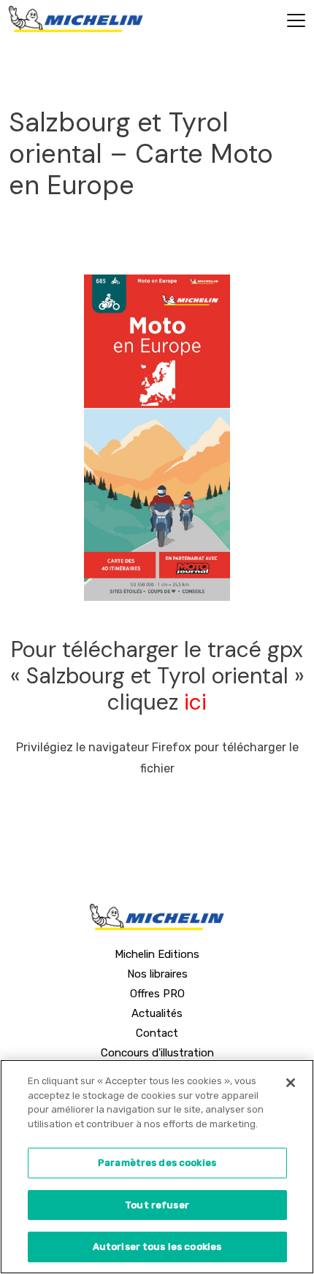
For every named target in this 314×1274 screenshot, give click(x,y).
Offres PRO (157, 993)
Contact (157, 1033)
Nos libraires (157, 974)
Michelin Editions (157, 954)
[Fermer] (291, 1083)
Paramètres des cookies (157, 1162)
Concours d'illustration (157, 1052)
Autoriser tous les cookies (157, 1246)
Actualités (157, 1013)
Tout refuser (157, 1205)
